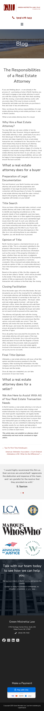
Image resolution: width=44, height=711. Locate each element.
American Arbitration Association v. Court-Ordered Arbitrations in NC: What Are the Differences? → (24, 453)
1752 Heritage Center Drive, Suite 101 (22, 629)
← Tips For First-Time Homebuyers (14, 448)
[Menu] (22, 24)
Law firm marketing (33, 708)
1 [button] (20, 494)
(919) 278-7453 (24, 17)
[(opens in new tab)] (21, 694)
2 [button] (23, 494)
